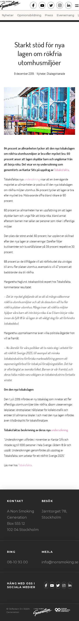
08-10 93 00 (17, 562)
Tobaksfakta (61, 170)
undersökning (32, 179)
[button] (75, 5)
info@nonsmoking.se (60, 562)
